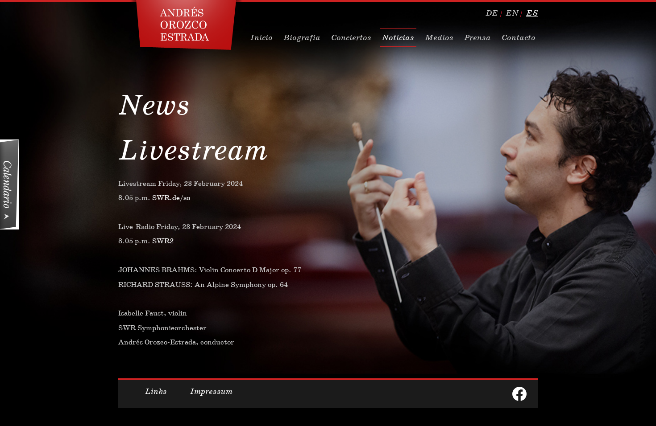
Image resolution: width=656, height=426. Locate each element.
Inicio (261, 37)
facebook (519, 394)
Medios (439, 37)
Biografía (301, 37)
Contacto (519, 37)
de (492, 12)
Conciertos (351, 37)
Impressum (211, 391)
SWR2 (163, 241)
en (512, 12)
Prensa (477, 37)
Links (156, 391)
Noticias (398, 37)
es (532, 12)
